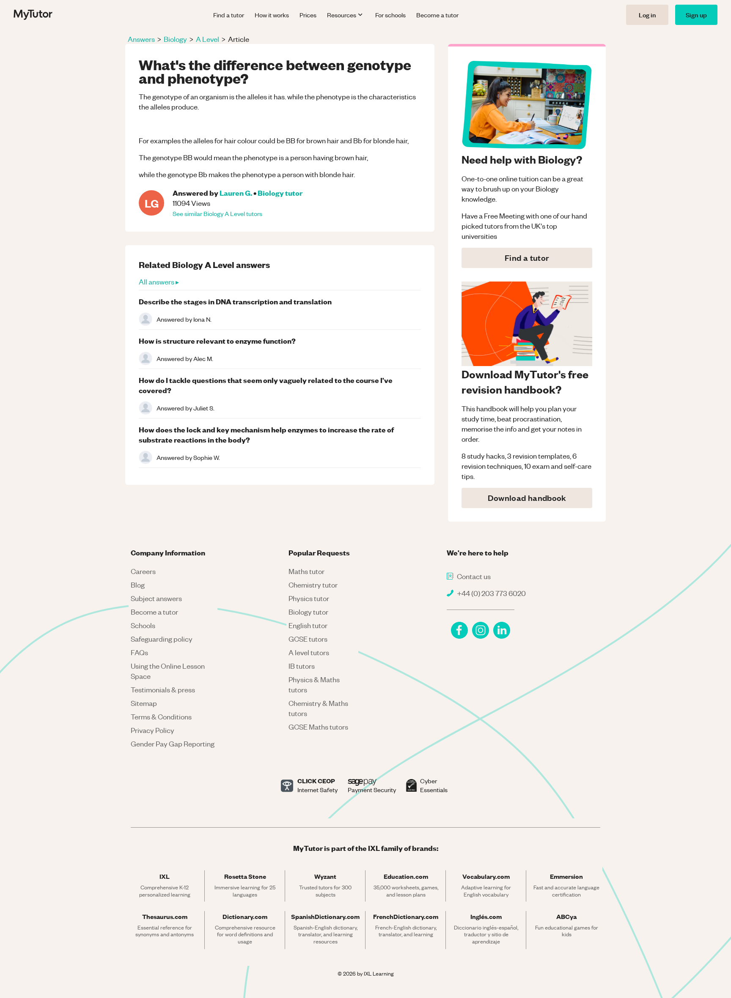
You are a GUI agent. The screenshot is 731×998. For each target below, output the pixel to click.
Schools (143, 625)
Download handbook (527, 497)
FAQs (139, 652)
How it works (272, 15)
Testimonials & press (163, 689)
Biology (175, 39)
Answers (141, 39)
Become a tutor (437, 15)
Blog (138, 584)
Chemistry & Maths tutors (318, 708)
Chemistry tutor (313, 584)
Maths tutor (306, 571)
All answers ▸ (159, 281)
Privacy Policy (152, 730)
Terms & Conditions (161, 716)
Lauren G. (236, 192)
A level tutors (309, 652)
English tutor (308, 625)
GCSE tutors (308, 638)
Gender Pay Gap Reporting (172, 743)
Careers (143, 571)
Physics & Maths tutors (314, 684)
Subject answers (156, 598)
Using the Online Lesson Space (168, 671)
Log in (647, 14)
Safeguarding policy (161, 638)
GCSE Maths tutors (318, 726)
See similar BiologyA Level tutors (217, 213)
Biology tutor (280, 192)
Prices (308, 15)
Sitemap (144, 703)
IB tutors (302, 665)
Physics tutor (309, 598)
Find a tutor (228, 15)
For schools (390, 15)
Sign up (696, 14)
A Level (207, 39)
